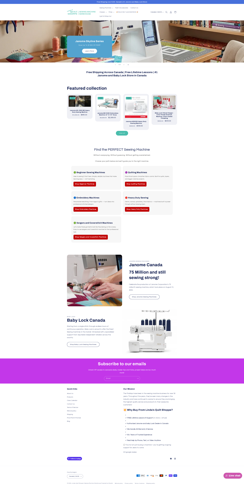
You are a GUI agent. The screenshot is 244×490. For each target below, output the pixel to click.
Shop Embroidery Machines (85, 209)
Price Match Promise (74, 418)
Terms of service (139, 483)
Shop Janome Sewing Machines (144, 297)
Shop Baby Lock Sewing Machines (83, 344)
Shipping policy (150, 483)
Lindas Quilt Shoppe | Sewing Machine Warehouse (86, 483)
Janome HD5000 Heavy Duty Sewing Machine (136, 122)
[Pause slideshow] (129, 65)
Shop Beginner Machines (84, 184)
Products (70, 397)
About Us (70, 393)
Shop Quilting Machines (135, 184)
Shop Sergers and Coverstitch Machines (90, 237)
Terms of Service (72, 407)
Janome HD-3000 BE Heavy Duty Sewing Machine (80, 111)
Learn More (89, 51)
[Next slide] (124, 65)
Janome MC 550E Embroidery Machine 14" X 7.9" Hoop (107, 114)
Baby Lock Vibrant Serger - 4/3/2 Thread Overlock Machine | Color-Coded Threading (164, 115)
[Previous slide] (115, 65)
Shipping (70, 414)
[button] (106, 8)
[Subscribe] (138, 378)
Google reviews (143, 452)
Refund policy (71, 411)
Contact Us (71, 404)
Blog (68, 421)
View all (122, 133)
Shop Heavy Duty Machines (137, 209)
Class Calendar (72, 400)
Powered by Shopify (107, 483)
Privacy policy (129, 483)
